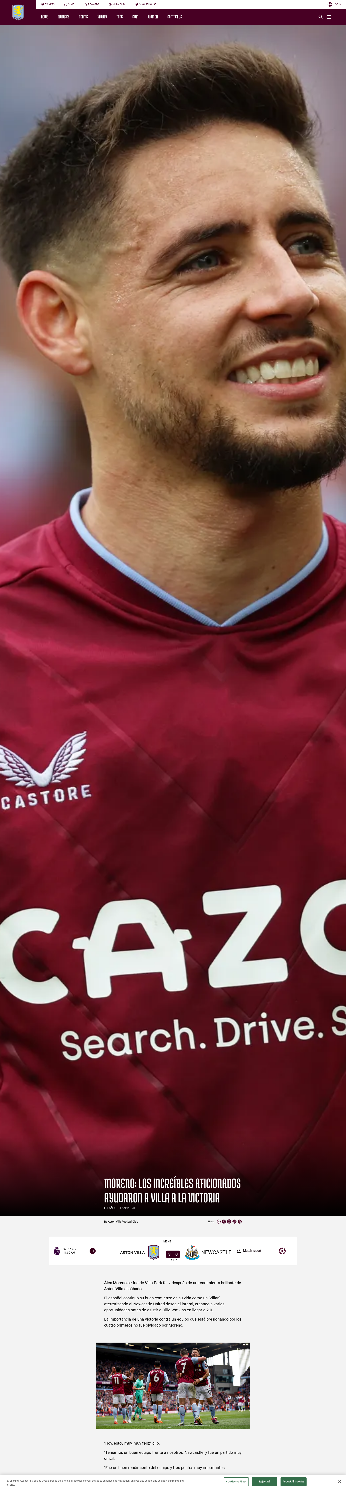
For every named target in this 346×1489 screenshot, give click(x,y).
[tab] (47, 4)
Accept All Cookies (293, 1481)
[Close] (339, 1481)
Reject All (264, 1481)
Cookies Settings (236, 1481)
